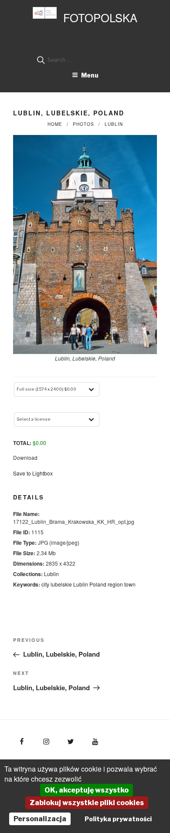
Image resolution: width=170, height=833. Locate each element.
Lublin (114, 124)
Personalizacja (40, 819)
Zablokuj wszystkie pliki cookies (87, 803)
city (45, 584)
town (130, 584)
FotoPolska (100, 17)
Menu (90, 75)
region (115, 584)
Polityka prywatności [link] (118, 819)
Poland (97, 584)
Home (55, 124)
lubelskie (61, 584)
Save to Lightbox (33, 473)
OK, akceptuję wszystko (86, 790)
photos (83, 124)
